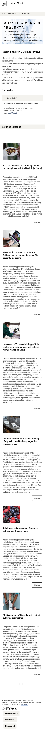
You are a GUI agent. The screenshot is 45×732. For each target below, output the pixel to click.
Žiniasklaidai (10, 726)
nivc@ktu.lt (12, 113)
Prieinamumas (10, 713)
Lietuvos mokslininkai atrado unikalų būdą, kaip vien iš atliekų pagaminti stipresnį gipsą (21, 441)
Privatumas (9, 720)
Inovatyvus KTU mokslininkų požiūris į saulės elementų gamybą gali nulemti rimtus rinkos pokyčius (21, 347)
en (15, 3)
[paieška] (18, 3)
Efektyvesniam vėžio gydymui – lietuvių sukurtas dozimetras (22, 616)
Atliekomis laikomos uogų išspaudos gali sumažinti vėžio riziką (20, 529)
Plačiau (37, 222)
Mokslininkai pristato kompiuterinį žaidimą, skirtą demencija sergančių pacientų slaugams (20, 255)
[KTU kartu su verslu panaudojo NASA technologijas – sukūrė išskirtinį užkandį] (11, 151)
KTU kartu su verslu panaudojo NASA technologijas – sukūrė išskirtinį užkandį (22, 167)
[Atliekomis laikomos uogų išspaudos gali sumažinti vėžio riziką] (11, 514)
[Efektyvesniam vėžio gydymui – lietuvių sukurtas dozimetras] (11, 601)
